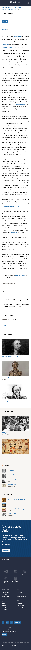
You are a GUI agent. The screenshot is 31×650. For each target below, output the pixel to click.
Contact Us (17, 622)
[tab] (5, 319)
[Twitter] (11, 622)
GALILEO (15, 574)
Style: (5, 295)
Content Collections (6, 594)
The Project (19, 592)
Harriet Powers (6, 456)
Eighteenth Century (12, 9)
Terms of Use (4, 645)
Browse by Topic (5, 592)
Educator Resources (6, 612)
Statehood (4, 9)
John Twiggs (5, 401)
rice (12, 190)
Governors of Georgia (18, 7)
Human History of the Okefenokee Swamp (19, 499)
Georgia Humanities (24, 574)
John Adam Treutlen (7, 378)
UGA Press (6, 574)
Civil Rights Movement (8, 433)
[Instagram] (7, 622)
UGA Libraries (15, 581)
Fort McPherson (12, 484)
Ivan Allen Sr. (11, 470)
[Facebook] (3, 622)
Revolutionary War (9, 47)
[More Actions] (9, 21)
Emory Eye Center (12, 504)
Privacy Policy (13, 645)
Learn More (6, 550)
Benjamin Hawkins (12, 480)
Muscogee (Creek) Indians (11, 206)
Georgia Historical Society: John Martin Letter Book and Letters (15, 325)
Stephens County (20, 275)
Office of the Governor (6, 582)
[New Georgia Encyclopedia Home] (15, 3)
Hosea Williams (12, 513)
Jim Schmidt (4, 29)
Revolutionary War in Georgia (10, 356)
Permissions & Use (21, 607)
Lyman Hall (14, 232)
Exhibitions (4, 605)
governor (17, 36)
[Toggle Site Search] (28, 3)
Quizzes (3, 603)
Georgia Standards (6, 596)
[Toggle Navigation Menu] (3, 2)
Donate (4, 634)
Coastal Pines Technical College (16, 509)
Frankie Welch (11, 475)
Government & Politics (6, 7)
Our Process (19, 603)
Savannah (5, 45)
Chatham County (20, 104)
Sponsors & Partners (21, 596)
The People (19, 594)
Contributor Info (20, 605)
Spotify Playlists (5, 607)
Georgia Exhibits (5, 609)
